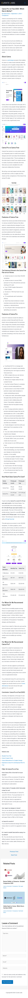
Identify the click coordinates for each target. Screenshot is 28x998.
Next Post (14, 855)
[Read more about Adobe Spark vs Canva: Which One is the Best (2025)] (14, 897)
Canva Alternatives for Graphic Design (12, 760)
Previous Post (14, 851)
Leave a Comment (7, 886)
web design (11, 60)
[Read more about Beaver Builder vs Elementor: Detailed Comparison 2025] (14, 873)
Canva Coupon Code (7, 758)
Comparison (5, 15)
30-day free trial (9, 519)
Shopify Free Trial (6, 756)
